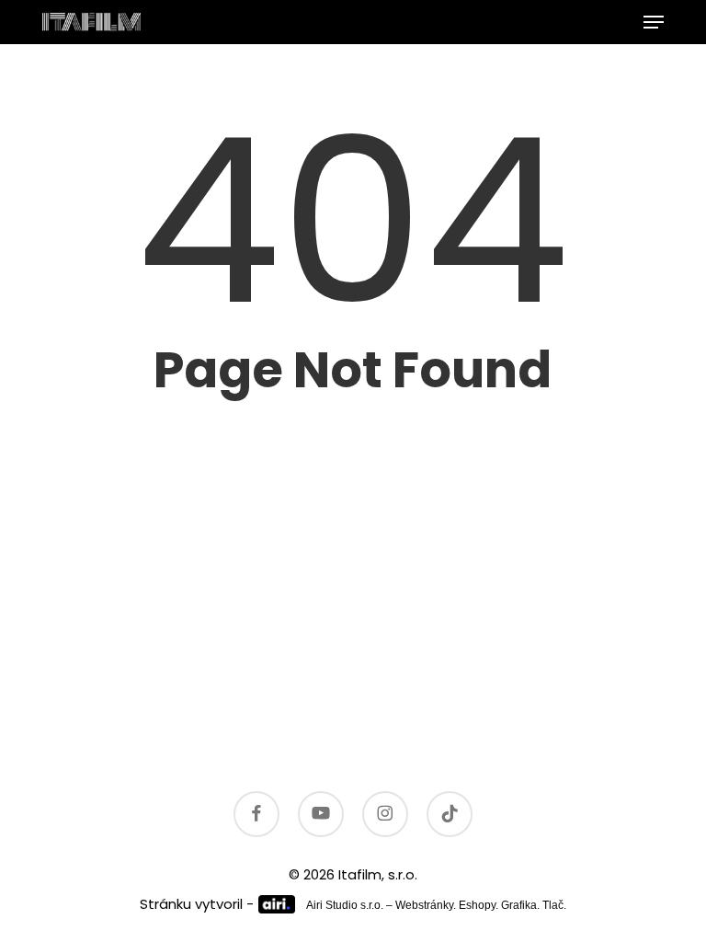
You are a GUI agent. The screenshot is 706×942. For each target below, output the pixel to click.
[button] (653, 22)
